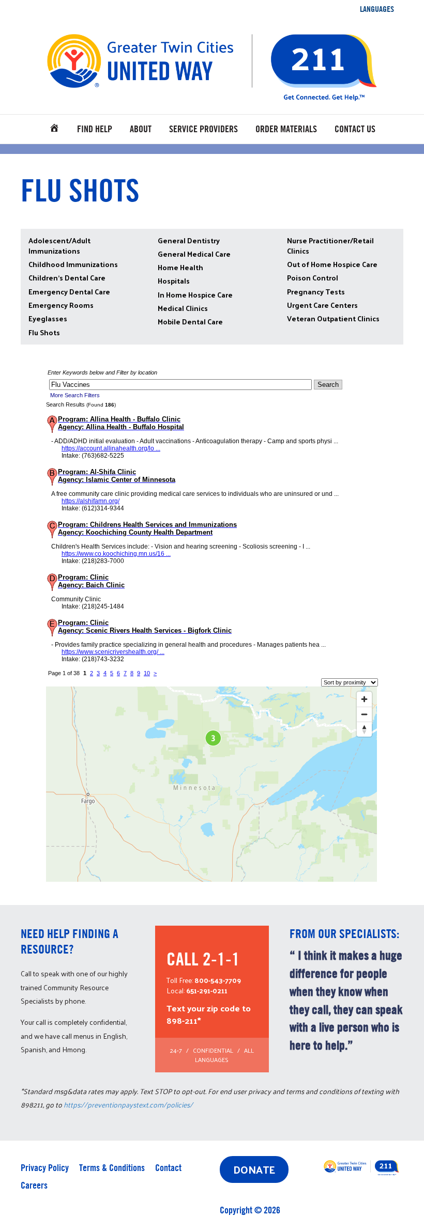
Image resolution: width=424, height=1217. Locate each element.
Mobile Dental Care (190, 321)
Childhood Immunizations (73, 264)
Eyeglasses (47, 318)
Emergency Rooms (61, 305)
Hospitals (174, 280)
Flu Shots (44, 332)
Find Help (94, 129)
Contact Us (355, 129)
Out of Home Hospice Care (332, 264)
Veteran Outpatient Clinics (333, 318)
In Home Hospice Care (195, 294)
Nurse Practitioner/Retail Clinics (330, 245)
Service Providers (203, 129)
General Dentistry (189, 240)
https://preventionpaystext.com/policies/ (128, 1104)
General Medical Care (194, 253)
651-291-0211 (207, 990)
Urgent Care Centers (322, 305)
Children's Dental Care (66, 277)
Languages (377, 9)
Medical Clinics (183, 308)
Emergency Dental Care (69, 291)
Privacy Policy (45, 1168)
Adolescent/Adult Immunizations (59, 245)
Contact (168, 1168)
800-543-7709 (217, 980)
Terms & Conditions (112, 1168)
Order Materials (286, 129)
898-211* (183, 1020)
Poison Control (312, 277)
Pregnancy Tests (316, 291)
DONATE (254, 1169)
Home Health (180, 267)
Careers (34, 1185)
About (141, 129)
